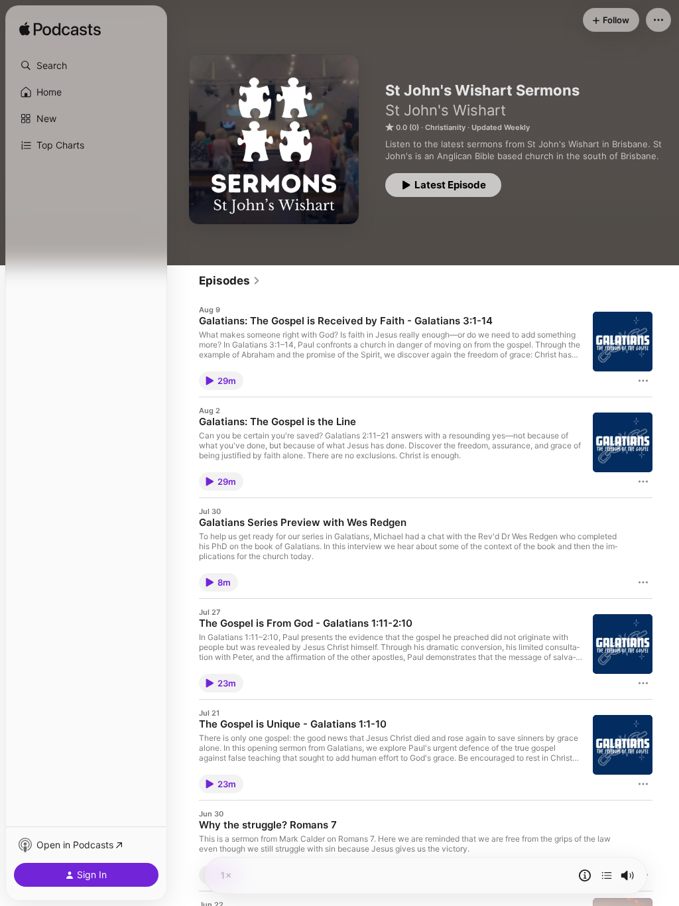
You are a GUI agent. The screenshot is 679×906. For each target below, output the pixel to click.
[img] (60, 29)
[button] (86, 65)
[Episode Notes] (585, 875)
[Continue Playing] (607, 875)
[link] (230, 280)
